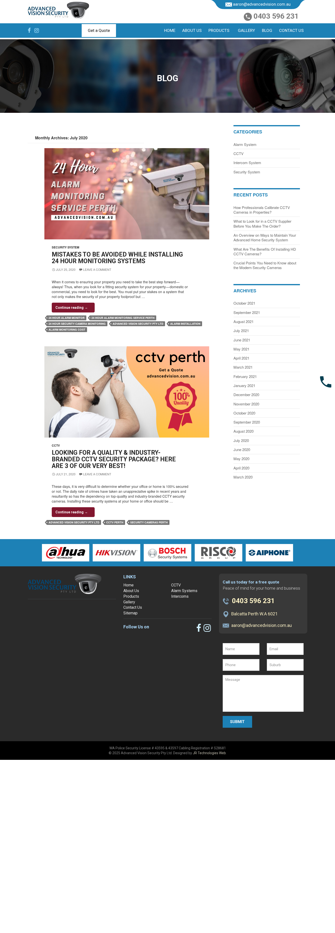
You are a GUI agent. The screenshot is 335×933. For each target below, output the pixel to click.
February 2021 (245, 376)
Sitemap (130, 613)
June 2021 (241, 339)
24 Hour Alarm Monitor (67, 318)
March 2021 (243, 367)
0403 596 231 (276, 16)
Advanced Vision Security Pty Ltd (138, 323)
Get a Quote (99, 30)
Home (169, 30)
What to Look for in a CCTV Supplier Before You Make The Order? (262, 223)
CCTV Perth (114, 522)
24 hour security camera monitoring (77, 323)
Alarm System (245, 144)
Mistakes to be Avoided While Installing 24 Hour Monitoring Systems (117, 258)
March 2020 (243, 476)
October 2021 (244, 303)
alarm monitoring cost (67, 329)
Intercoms (180, 596)
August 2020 (243, 431)
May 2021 (241, 348)
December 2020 (246, 394)
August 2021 (243, 321)
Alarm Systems (184, 590)
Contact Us (291, 30)
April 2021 (241, 358)
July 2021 (241, 330)
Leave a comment (97, 269)
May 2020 (241, 458)
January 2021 (244, 385)
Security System (65, 247)
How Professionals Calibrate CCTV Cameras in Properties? (261, 210)
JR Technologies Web (209, 753)
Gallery (246, 30)
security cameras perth (149, 522)
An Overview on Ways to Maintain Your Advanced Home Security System (264, 237)
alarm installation (185, 323)
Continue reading (75, 308)
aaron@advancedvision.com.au (262, 4)
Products (218, 30)
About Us (192, 30)
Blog (267, 30)
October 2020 (244, 412)
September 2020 (246, 422)
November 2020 (246, 403)
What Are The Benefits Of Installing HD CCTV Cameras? (264, 251)
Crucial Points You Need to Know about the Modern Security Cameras (264, 265)
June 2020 (241, 449)
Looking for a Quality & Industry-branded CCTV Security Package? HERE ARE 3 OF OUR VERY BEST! (114, 459)
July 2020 (241, 440)
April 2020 (241, 467)
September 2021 (246, 312)
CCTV (56, 445)
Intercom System (247, 162)
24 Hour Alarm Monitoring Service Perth (123, 318)
